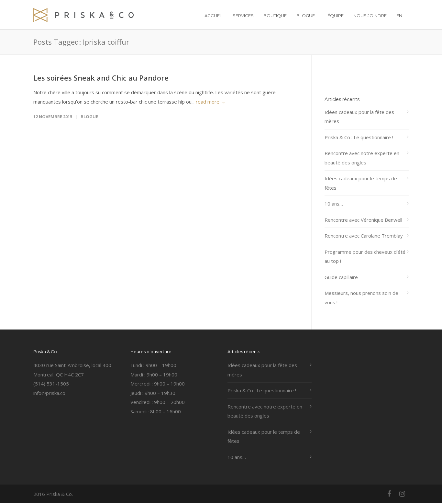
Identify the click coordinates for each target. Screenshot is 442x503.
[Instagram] (402, 493)
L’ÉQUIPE (334, 15)
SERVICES (243, 15)
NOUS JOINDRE (370, 15)
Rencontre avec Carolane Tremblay (364, 235)
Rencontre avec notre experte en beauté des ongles (362, 158)
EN (399, 15)
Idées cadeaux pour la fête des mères (359, 117)
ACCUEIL (213, 15)
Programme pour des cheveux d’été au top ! (365, 256)
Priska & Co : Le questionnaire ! (359, 137)
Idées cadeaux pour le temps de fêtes (361, 183)
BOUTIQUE (275, 15)
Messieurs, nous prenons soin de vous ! (361, 298)
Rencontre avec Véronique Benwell (363, 220)
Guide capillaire (341, 277)
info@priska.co (49, 393)
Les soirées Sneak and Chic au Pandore (101, 78)
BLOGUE (305, 15)
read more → (211, 101)
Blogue (89, 116)
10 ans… (334, 203)
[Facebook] (389, 493)
